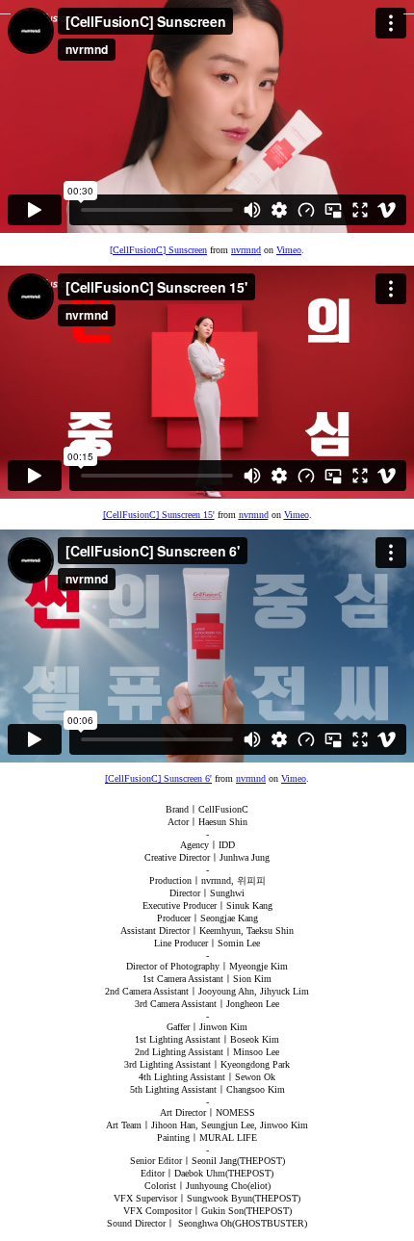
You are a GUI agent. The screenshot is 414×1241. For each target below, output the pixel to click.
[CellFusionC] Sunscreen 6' (158, 778)
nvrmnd (246, 250)
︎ (408, 7)
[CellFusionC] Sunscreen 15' (159, 514)
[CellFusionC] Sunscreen (158, 250)
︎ (5, 7)
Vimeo (288, 250)
